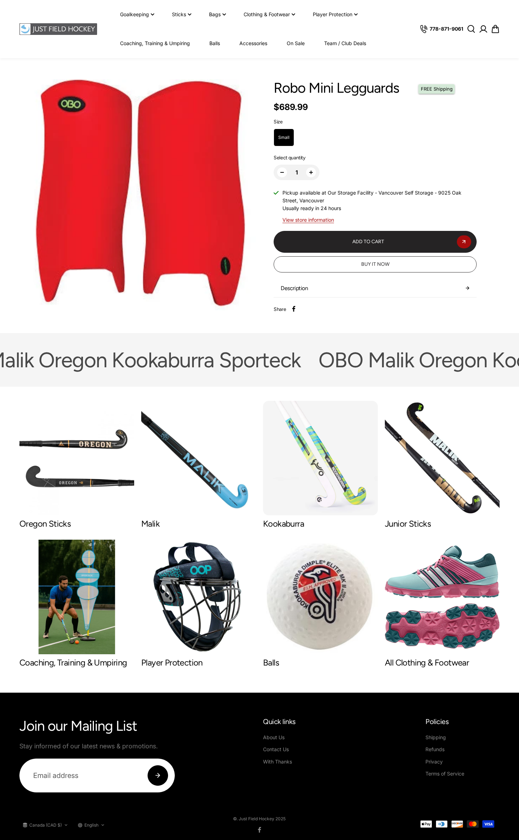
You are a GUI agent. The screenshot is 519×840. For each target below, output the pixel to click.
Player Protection (332, 14)
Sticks (179, 14)
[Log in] (483, 29)
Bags (215, 14)
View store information (308, 220)
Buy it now (375, 264)
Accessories (253, 43)
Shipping (435, 737)
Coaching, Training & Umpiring (155, 43)
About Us (274, 737)
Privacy (434, 762)
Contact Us (276, 749)
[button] (495, 29)
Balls (214, 43)
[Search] (471, 29)
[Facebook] (294, 309)
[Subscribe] (158, 775)
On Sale (296, 43)
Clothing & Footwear (267, 14)
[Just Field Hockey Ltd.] (58, 29)
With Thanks (277, 762)
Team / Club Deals (345, 43)
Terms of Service (444, 774)
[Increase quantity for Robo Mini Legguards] (311, 172)
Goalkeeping (134, 14)
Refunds (435, 749)
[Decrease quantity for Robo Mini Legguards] (282, 172)
